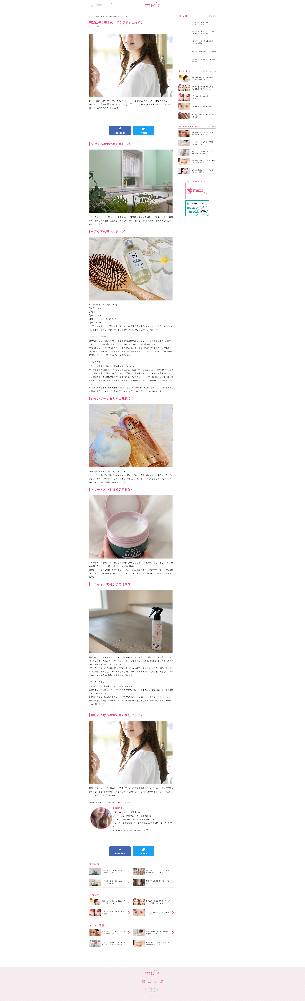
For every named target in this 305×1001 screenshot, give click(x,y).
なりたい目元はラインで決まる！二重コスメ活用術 (203, 171)
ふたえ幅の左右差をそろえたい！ (157, 913)
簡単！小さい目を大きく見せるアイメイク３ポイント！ (113, 902)
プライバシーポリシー (152, 990)
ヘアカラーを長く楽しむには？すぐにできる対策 (113, 882)
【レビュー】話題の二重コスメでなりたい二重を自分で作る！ (113, 943)
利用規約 (152, 992)
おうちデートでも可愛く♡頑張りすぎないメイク (157, 933)
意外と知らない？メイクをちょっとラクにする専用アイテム (113, 933)
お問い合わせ (152, 988)
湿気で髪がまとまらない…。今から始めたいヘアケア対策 (157, 871)
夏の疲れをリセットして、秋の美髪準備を (203, 61)
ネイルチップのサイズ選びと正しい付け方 (203, 116)
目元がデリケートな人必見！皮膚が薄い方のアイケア (157, 943)
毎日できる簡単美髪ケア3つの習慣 (157, 882)
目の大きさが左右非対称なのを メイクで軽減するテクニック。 (158, 902)
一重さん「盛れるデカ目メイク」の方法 (113, 913)
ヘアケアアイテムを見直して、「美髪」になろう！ (113, 871)
